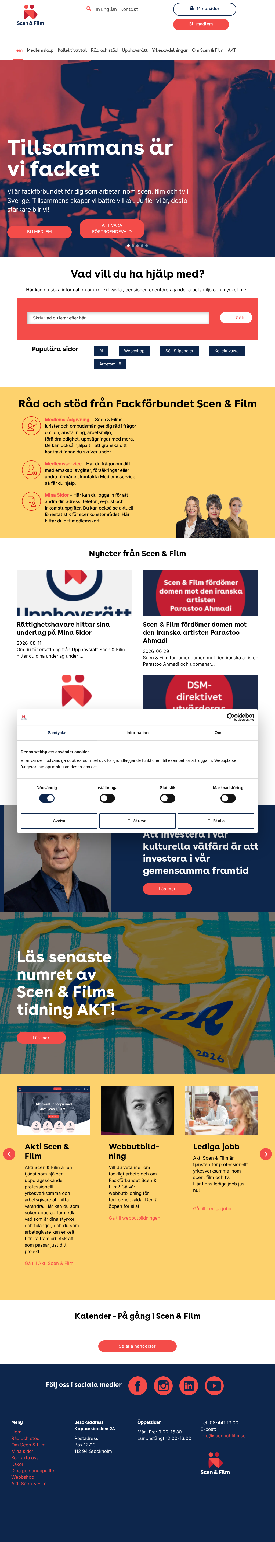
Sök (240, 317)
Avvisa (59, 820)
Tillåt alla (216, 820)
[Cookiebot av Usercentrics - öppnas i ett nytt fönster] (230, 717)
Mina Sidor (57, 495)
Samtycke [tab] (57, 732)
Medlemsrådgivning (68, 419)
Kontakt (129, 9)
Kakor (17, 1464)
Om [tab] (218, 732)
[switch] (107, 798)
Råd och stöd (104, 50)
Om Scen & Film (207, 50)
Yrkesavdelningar (170, 50)
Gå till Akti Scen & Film (49, 1263)
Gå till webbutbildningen (134, 1218)
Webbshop (134, 350)
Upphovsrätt (135, 50)
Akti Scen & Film (28, 1483)
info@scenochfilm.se (223, 1435)
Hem (18, 50)
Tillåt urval (137, 820)
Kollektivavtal (72, 50)
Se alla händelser (137, 1346)
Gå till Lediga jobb (212, 1208)
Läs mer (167, 888)
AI (101, 350)
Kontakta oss (25, 1457)
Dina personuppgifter (33, 1470)
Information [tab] (137, 732)
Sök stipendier (179, 350)
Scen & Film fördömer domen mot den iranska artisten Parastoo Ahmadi (195, 633)
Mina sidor (208, 9)
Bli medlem (201, 24)
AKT (232, 50)
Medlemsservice (63, 463)
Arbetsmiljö (110, 364)
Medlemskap (40, 50)
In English (106, 9)
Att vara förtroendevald (112, 229)
